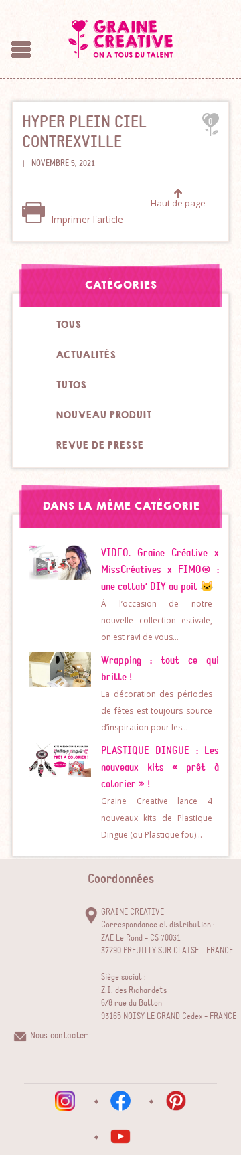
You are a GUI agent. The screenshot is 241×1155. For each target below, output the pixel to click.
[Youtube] (120, 1136)
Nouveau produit (103, 415)
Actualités (86, 355)
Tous (68, 324)
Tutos (71, 385)
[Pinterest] (176, 1101)
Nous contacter (59, 1036)
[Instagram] (65, 1101)
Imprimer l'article (85, 219)
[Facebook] (120, 1101)
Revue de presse (99, 445)
